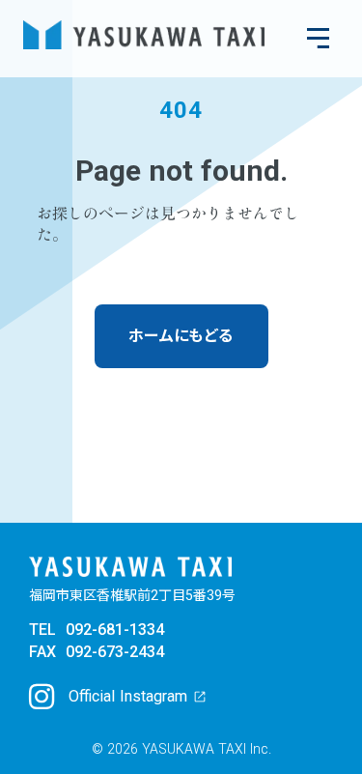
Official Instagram (128, 696)
